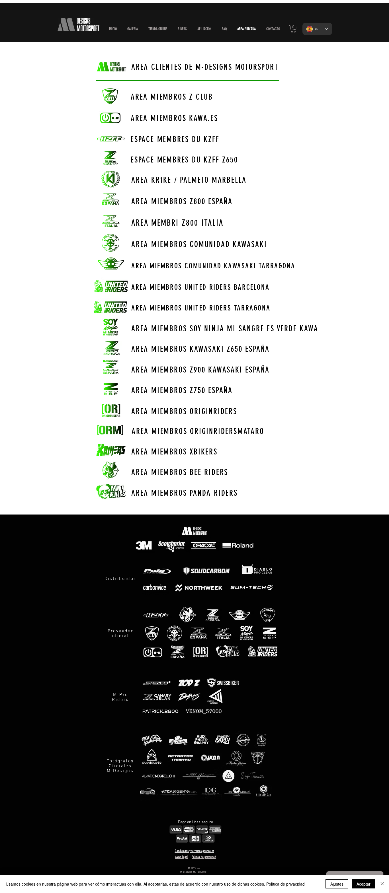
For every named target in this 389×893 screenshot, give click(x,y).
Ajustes (336, 884)
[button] (157, 29)
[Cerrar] (382, 883)
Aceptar (363, 884)
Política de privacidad (285, 884)
